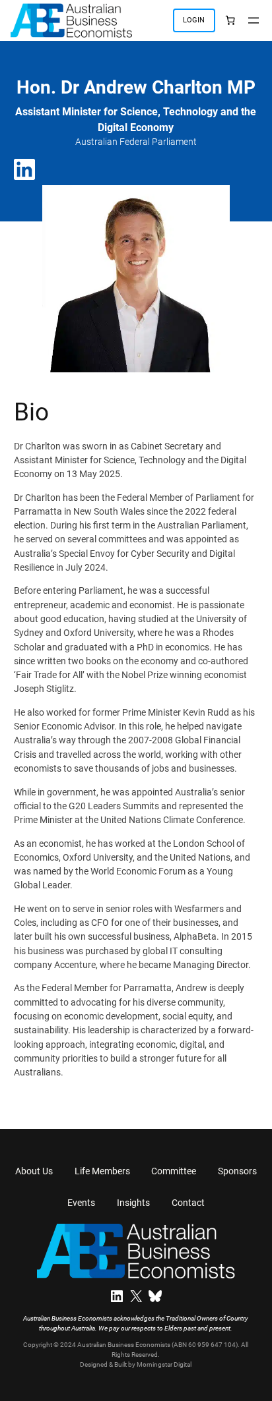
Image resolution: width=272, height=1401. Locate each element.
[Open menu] (253, 20)
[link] (230, 20)
